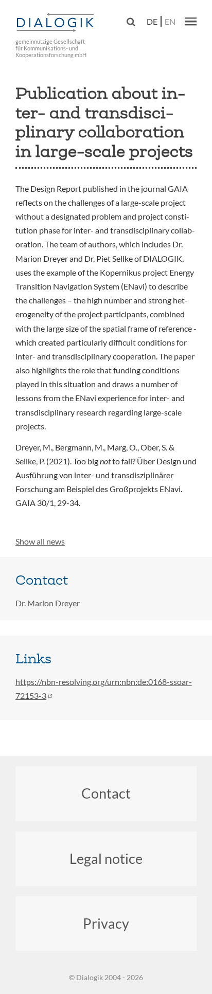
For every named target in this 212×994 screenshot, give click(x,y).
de (152, 21)
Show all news (40, 541)
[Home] (56, 23)
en (170, 21)
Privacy (106, 923)
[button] (191, 21)
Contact (106, 793)
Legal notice (106, 858)
